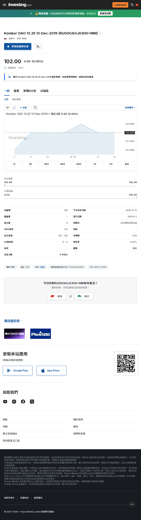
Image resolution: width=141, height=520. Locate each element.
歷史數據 (16, 99)
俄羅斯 (42, 267)
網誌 (5, 419)
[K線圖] (7, 108)
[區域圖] (14, 108)
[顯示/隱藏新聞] (35, 108)
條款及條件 (9, 498)
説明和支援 (79, 433)
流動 (5, 426)
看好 (86, 296)
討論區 (44, 91)
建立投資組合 (10, 433)
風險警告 (38, 498)
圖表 (16, 91)
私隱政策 (24, 498)
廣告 (75, 426)
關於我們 (78, 419)
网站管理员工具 (11, 440)
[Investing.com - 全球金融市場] (20, 5)
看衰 (59, 296)
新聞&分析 (29, 91)
